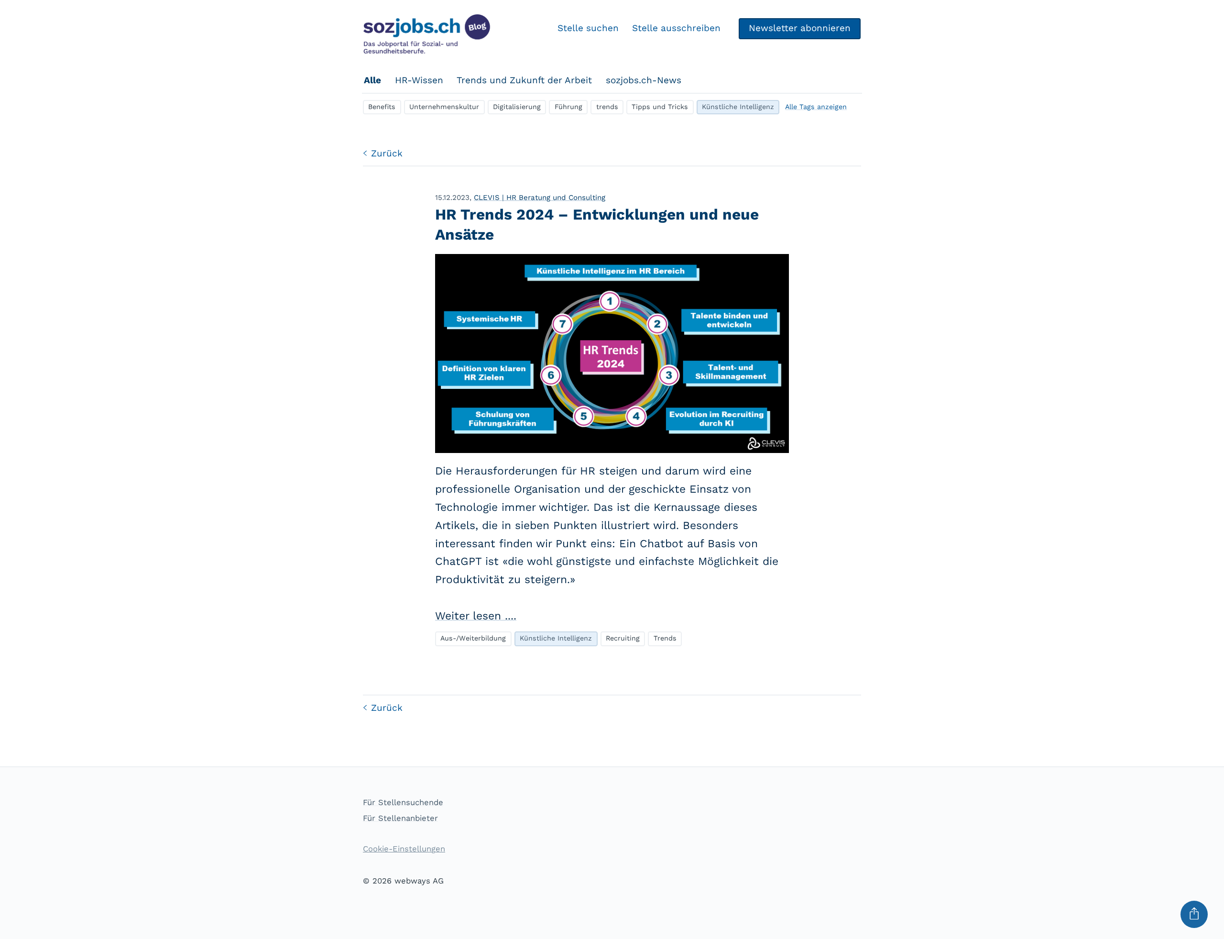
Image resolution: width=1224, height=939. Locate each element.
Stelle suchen (588, 27)
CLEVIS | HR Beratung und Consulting (539, 197)
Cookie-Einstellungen (404, 848)
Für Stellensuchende (403, 802)
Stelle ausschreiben (676, 27)
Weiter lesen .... (475, 615)
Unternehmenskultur (444, 106)
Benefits (381, 106)
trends (607, 106)
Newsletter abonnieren (800, 27)
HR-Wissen (419, 80)
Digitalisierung (517, 106)
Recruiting (623, 638)
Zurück (387, 153)
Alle (372, 80)
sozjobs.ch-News (643, 80)
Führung (568, 106)
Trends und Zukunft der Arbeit (524, 80)
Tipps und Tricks (660, 106)
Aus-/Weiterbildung (473, 638)
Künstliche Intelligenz (738, 106)
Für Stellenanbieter (400, 818)
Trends (665, 638)
